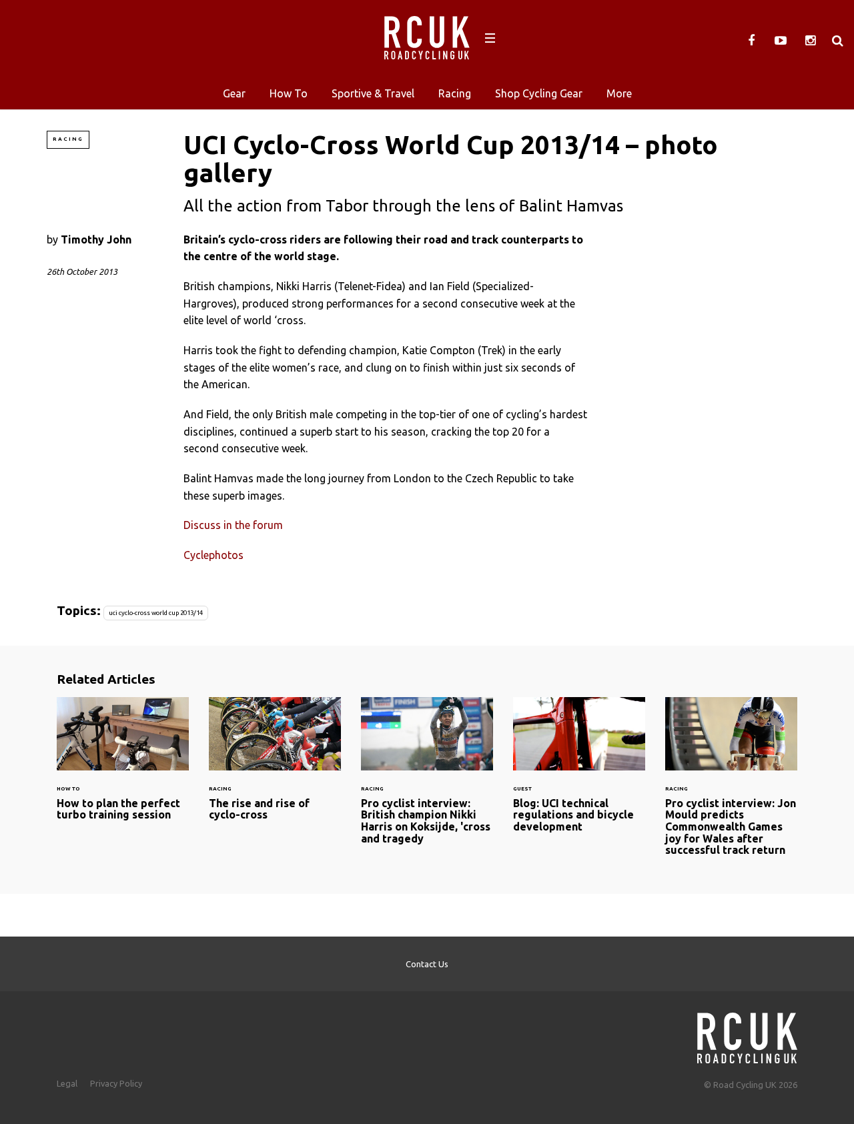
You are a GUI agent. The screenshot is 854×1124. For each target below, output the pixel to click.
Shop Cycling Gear (538, 93)
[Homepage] (747, 1034)
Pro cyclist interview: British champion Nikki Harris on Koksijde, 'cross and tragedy (427, 779)
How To (289, 93)
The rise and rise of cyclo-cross (275, 767)
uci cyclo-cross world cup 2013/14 (156, 612)
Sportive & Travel (373, 93)
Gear (234, 93)
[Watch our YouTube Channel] (780, 40)
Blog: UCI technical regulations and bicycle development (579, 773)
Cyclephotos (213, 555)
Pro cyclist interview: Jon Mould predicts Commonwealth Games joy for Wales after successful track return (731, 785)
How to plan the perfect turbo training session (123, 767)
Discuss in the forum (233, 525)
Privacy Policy (116, 1083)
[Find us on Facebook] (751, 40)
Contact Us (427, 964)
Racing (454, 93)
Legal (67, 1083)
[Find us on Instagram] (810, 40)
